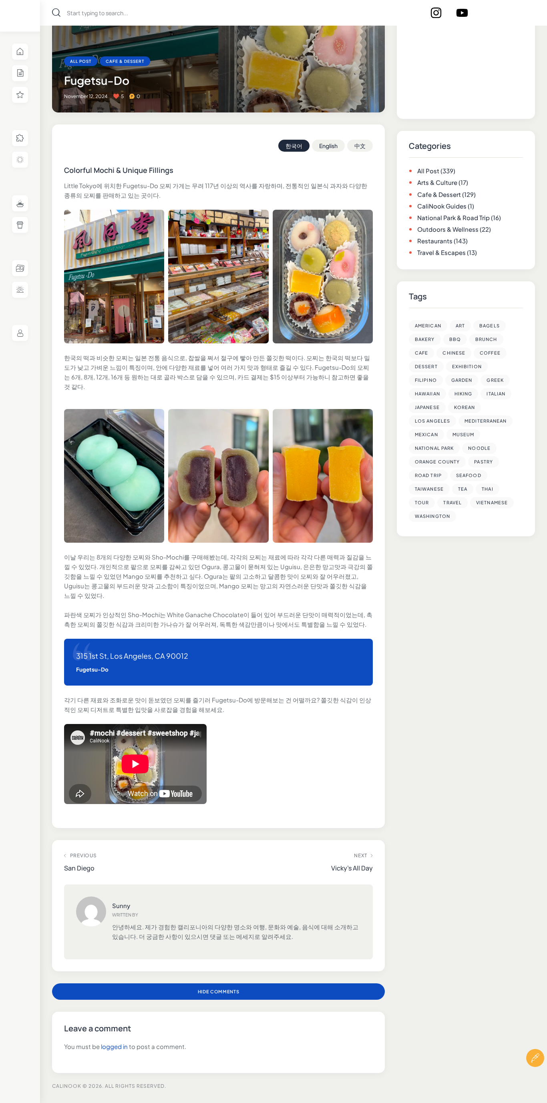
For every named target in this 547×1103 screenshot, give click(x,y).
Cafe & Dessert (125, 61)
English (328, 145)
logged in (114, 1046)
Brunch (486, 339)
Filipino (426, 380)
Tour (422, 502)
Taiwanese (429, 488)
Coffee (490, 352)
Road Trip (428, 475)
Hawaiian (427, 393)
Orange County (437, 461)
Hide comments (218, 991)
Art (460, 325)
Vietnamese (492, 502)
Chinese (453, 352)
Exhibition (467, 366)
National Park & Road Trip (453, 217)
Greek (495, 380)
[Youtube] (462, 13)
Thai (487, 488)
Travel (452, 502)
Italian (496, 393)
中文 (360, 145)
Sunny (121, 905)
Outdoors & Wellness (448, 229)
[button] (535, 1082)
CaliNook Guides (442, 206)
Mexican (426, 434)
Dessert (426, 366)
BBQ (455, 339)
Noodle (479, 448)
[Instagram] (436, 13)
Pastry (483, 461)
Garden (462, 380)
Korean (464, 407)
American (428, 325)
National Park (434, 448)
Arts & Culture (437, 182)
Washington (432, 516)
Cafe (421, 352)
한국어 (294, 145)
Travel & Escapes (441, 252)
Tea (462, 488)
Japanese (427, 407)
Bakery (425, 339)
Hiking (463, 393)
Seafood (468, 475)
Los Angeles (432, 420)
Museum (463, 434)
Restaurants (434, 241)
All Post (80, 61)
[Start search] (56, 12)
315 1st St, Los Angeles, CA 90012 (132, 655)
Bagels (489, 325)
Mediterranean (486, 420)
